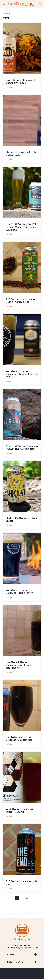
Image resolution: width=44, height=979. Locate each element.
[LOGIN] (39, 4)
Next (27, 898)
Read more (9, 87)
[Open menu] (4, 4)
